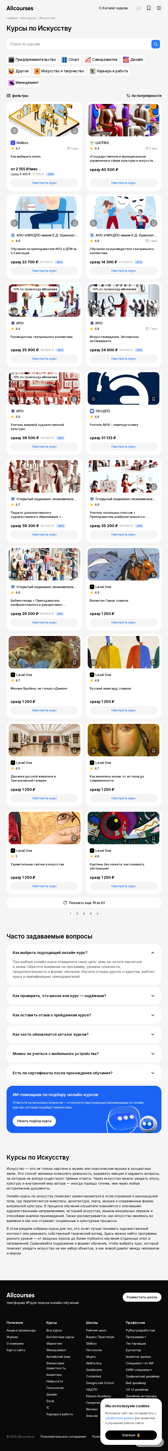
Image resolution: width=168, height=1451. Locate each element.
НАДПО (92, 1389)
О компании (15, 1343)
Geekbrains (94, 1370)
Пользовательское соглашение (63, 1436)
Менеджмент (56, 1350)
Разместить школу (142, 1297)
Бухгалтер (133, 1350)
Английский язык (58, 1357)
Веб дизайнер (136, 1383)
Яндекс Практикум (100, 1337)
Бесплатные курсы (60, 1337)
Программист (136, 1337)
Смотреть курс (44, 183)
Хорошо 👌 (131, 1435)
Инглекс (92, 1409)
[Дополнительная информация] (14, 130)
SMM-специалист (139, 1370)
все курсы (28, 18)
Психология (55, 1388)
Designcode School (100, 1383)
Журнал (12, 1337)
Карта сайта (16, 1350)
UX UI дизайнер (137, 1389)
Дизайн (51, 1394)
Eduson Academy (98, 1396)
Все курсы (54, 1330)
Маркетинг (54, 1343)
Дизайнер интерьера (141, 1396)
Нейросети (54, 1381)
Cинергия (93, 1403)
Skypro (91, 1357)
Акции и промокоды (21, 1330)
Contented (93, 1376)
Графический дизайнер (143, 1376)
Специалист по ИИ (139, 1363)
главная (12, 18)
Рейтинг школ (96, 1330)
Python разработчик (140, 1330)
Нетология (94, 1350)
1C (48, 1408)
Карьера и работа (59, 1414)
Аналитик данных (138, 1357)
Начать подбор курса (34, 1121)
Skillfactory (94, 1363)
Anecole (92, 1416)
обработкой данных (119, 1418)
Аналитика (54, 1375)
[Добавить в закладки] (74, 130)
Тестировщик (136, 1343)
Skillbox (91, 1343)
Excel (50, 1401)
